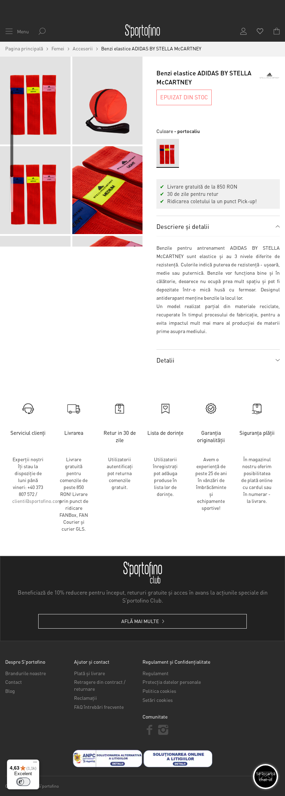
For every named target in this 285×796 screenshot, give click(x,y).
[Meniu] (35, 764)
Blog (10, 691)
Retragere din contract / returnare (99, 685)
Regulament (155, 673)
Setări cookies (157, 700)
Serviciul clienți (28, 432)
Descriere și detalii (182, 226)
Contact (13, 682)
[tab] (218, 226)
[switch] (23, 782)
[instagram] (163, 730)
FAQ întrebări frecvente (99, 707)
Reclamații (85, 698)
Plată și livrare (89, 673)
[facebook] (149, 730)
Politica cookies (159, 691)
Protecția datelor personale (171, 682)
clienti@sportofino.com (37, 501)
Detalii (165, 360)
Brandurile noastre (25, 673)
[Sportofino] (142, 31)
